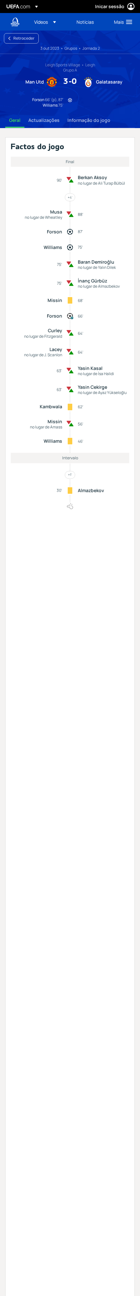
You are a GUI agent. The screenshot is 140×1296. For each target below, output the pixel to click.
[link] (85, 22)
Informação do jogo (88, 120)
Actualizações (44, 120)
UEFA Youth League (15, 22)
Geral (15, 120)
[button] (45, 22)
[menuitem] (50, 22)
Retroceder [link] (24, 38)
